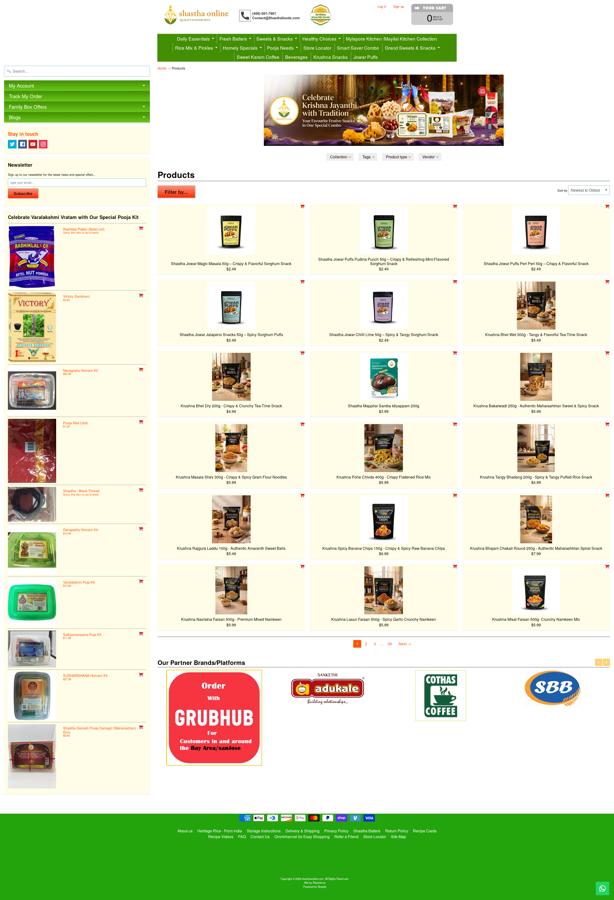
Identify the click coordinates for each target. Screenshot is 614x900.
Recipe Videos (220, 836)
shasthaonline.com (313, 879)
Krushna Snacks (330, 56)
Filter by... (176, 191)
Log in (382, 6)
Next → (405, 643)
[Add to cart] (141, 228)
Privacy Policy (336, 831)
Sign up (398, 6)
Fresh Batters (233, 38)
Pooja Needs (280, 47)
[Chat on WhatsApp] (602, 888)
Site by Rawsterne (314, 882)
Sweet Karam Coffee (258, 56)
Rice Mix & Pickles (194, 47)
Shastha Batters (366, 831)
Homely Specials (240, 47)
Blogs (15, 117)
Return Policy (396, 831)
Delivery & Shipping (302, 831)
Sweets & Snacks (274, 38)
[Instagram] (43, 144)
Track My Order (25, 96)
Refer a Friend (346, 836)
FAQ (242, 836)
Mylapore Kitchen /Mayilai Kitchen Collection (391, 38)
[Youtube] (33, 144)
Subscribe (23, 193)
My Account (21, 85)
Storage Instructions (264, 831)
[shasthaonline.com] (256, 15)
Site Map (398, 836)
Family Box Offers (28, 106)
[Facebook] (22, 144)
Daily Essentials (193, 38)
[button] (340, 157)
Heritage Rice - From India (219, 831)
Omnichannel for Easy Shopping (302, 836)
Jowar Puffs (366, 56)
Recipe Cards (425, 831)
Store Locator (317, 47)
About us (185, 831)
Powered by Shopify (314, 886)
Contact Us (260, 836)
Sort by (562, 190)
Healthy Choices (319, 38)
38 (390, 643)
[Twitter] (12, 144)
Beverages (296, 56)
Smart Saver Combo (358, 47)
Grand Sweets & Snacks (410, 47)
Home (162, 68)
